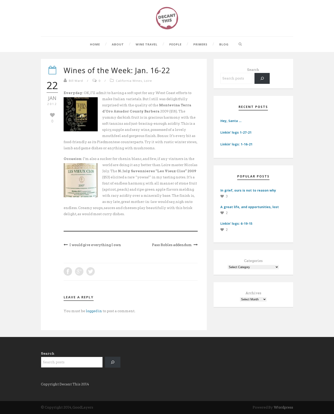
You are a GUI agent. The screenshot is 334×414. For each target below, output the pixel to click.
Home (95, 44)
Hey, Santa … (231, 121)
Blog (224, 44)
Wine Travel (146, 44)
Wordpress (283, 407)
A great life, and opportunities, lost (249, 207)
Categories (253, 261)
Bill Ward (76, 81)
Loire (148, 81)
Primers (200, 44)
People (175, 44)
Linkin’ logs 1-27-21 (236, 132)
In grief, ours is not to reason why (248, 190)
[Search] (262, 78)
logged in (94, 311)
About (118, 44)
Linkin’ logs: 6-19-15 (236, 223)
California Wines (129, 81)
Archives (253, 293)
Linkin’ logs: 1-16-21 (236, 144)
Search (253, 70)
